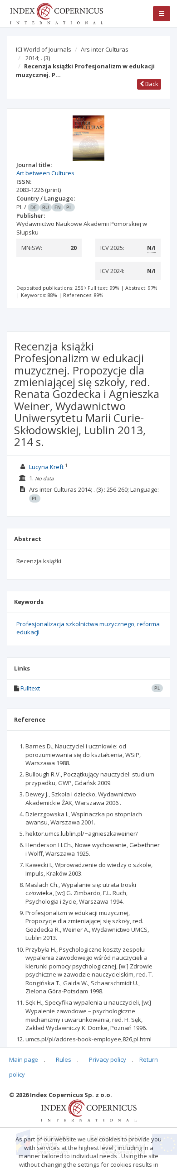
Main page (23, 1059)
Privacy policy (107, 1059)
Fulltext (30, 688)
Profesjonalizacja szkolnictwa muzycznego (75, 624)
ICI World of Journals (43, 49)
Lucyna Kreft (46, 467)
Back (151, 84)
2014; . (37, 58)
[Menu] (161, 13)
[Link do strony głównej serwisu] (56, 13)
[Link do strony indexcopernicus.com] (89, 1110)
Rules (63, 1059)
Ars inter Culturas (104, 49)
